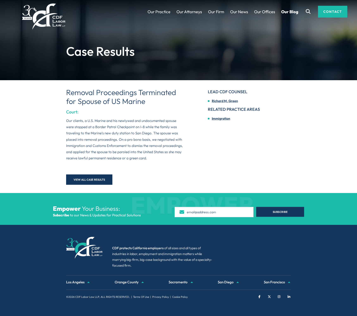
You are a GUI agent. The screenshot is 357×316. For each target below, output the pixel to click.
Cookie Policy (180, 296)
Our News (239, 11)
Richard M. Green (225, 101)
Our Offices (264, 11)
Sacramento (178, 282)
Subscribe (280, 211)
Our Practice (159, 11)
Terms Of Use (141, 296)
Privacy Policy (160, 296)
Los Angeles (75, 282)
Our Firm (216, 11)
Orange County (127, 282)
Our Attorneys (189, 11)
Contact (332, 12)
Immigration (221, 118)
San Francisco (275, 282)
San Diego (226, 282)
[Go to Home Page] (44, 17)
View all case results (89, 179)
